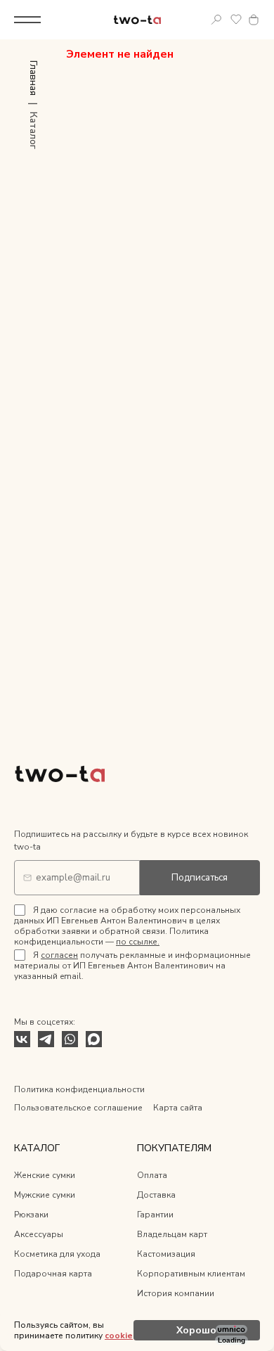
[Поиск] (216, 19)
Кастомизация (166, 1254)
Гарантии (155, 1214)
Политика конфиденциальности (79, 1089)
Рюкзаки (31, 1214)
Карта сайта (177, 1107)
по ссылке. (137, 941)
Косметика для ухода (57, 1254)
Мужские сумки (44, 1194)
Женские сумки (44, 1175)
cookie (119, 1335)
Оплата (152, 1175)
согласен (59, 955)
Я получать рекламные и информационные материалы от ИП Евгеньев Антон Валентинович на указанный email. (132, 965)
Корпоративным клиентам (191, 1273)
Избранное (236, 19)
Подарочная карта (53, 1273)
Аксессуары (38, 1234)
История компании (175, 1293)
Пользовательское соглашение (78, 1107)
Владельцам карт (172, 1234)
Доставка (156, 1194)
